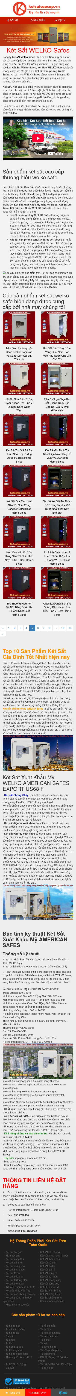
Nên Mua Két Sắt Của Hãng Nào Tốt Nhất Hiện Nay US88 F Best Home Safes (19, 557)
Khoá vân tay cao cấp (52, 1301)
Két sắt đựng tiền (15, 1266)
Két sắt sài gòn (14, 1252)
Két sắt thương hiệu (17, 1280)
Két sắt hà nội (47, 1262)
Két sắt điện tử (14, 1262)
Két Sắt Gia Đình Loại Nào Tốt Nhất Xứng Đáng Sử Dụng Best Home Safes (19, 506)
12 (62, 628)
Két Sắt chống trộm (51, 1297)
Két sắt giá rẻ (47, 1269)
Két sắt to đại (13, 1273)
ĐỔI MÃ (13, 20)
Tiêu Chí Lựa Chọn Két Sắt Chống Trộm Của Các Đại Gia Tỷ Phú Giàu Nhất (57, 404)
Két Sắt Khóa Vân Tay (18, 1290)
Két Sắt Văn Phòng (50, 1290)
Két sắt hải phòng (50, 1252)
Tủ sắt (43, 1343)
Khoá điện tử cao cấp (18, 1304)
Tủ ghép (10, 1339)
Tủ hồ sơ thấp (47, 1325)
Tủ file (9, 1343)
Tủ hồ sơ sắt (12, 1332)
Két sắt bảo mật (14, 1276)
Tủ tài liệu (45, 1329)
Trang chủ (14, 1392)
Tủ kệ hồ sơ (46, 1367)
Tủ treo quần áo (49, 1336)
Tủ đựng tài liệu (14, 1346)
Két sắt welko (47, 1266)
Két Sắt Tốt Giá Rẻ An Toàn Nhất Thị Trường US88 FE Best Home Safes (19, 455)
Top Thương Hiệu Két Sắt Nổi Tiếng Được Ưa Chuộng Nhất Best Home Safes (19, 609)
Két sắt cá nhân (49, 1276)
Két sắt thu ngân (15, 1283)
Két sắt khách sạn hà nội (54, 1255)
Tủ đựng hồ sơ (48, 1346)
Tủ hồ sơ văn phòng (51, 1350)
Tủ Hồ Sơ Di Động (16, 1364)
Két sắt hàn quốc (15, 1269)
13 (70, 628)
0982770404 (38, 1392)
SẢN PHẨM (39, 20)
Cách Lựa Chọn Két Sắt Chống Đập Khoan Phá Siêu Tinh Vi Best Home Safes (57, 609)
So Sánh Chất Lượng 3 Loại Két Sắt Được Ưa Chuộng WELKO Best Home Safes (57, 557)
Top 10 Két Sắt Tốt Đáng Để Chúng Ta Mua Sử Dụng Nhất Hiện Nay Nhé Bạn (57, 506)
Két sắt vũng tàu (15, 1259)
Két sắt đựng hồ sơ (50, 1294)
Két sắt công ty (48, 1273)
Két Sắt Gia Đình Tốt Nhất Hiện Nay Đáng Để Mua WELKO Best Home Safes (57, 455)
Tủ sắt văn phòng (15, 1329)
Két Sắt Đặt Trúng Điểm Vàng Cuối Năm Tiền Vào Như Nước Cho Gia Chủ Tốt (57, 353)
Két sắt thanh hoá (50, 1259)
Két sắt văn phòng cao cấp (21, 1294)
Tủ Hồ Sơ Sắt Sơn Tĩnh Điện (56, 1364)
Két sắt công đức (49, 1283)
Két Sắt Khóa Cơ (49, 1287)
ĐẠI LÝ (61, 20)
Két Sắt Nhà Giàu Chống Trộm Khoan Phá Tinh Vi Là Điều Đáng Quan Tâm (19, 404)
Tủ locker (45, 1339)
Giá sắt (10, 1336)
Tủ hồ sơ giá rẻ (14, 1350)
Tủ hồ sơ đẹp (13, 1325)
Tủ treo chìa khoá (50, 1332)
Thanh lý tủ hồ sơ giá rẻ (19, 1357)
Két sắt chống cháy (51, 1280)
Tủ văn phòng (47, 1353)
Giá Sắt (10, 1367)
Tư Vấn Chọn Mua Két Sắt (20, 1287)
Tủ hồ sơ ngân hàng (17, 1353)
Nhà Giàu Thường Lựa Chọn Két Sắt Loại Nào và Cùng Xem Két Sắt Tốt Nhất (19, 353)
